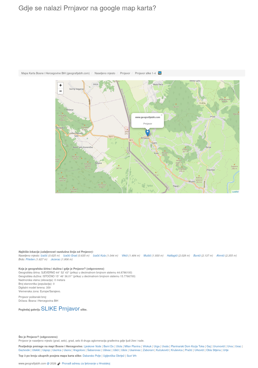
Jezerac (55, 259)
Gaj (209, 346)
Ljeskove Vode (92, 346)
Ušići (116, 350)
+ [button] (60, 85)
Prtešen (30, 259)
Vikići (125, 255)
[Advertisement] (132, 39)
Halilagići (172, 255)
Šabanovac (94, 350)
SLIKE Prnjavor (60, 308)
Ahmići (220, 255)
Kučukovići (162, 350)
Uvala (165, 346)
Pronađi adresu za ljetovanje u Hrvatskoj (86, 363)
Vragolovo (79, 350)
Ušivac (107, 350)
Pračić (188, 350)
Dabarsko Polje (92, 355)
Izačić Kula (99, 255)
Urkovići (199, 350)
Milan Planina (132, 346)
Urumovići (219, 346)
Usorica (56, 350)
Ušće (124, 350)
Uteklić (36, 350)
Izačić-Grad (70, 255)
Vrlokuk (147, 346)
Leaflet (235, 191)
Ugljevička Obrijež (113, 355)
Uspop (46, 350)
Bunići (197, 255)
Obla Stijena (213, 350)
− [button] (60, 91)
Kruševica (177, 350)
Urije (226, 350)
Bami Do (109, 346)
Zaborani (148, 350)
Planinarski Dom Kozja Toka (187, 346)
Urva (230, 346)
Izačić (44, 255)
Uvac (238, 346)
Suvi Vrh (132, 355)
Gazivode (24, 350)
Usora (67, 350)
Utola (119, 346)
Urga (157, 346)
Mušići (147, 255)
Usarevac (135, 350)
